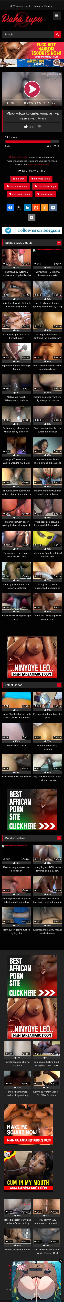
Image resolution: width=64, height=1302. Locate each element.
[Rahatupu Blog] (26, 20)
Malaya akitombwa (18, 157)
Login (37, 6)
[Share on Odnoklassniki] (44, 208)
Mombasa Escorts (45, 1274)
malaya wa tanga (21, 194)
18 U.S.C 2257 (32, 1282)
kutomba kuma (42, 178)
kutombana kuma (19, 186)
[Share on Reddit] (36, 208)
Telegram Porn (18, 1270)
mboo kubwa (46, 194)
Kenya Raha (32, 1293)
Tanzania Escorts (19, 1274)
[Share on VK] (53, 208)
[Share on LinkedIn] (27, 208)
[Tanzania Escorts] (32, 676)
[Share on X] (19, 208)
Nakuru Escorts (46, 1278)
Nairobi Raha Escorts (43, 1266)
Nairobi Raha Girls (20, 1278)
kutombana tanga (47, 186)
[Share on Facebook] (10, 208)
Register (48, 6)
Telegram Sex (17, 1266)
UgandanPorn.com (43, 1270)
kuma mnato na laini (38, 164)
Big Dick (20, 178)
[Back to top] (53, 1292)
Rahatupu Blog (46, 1289)
